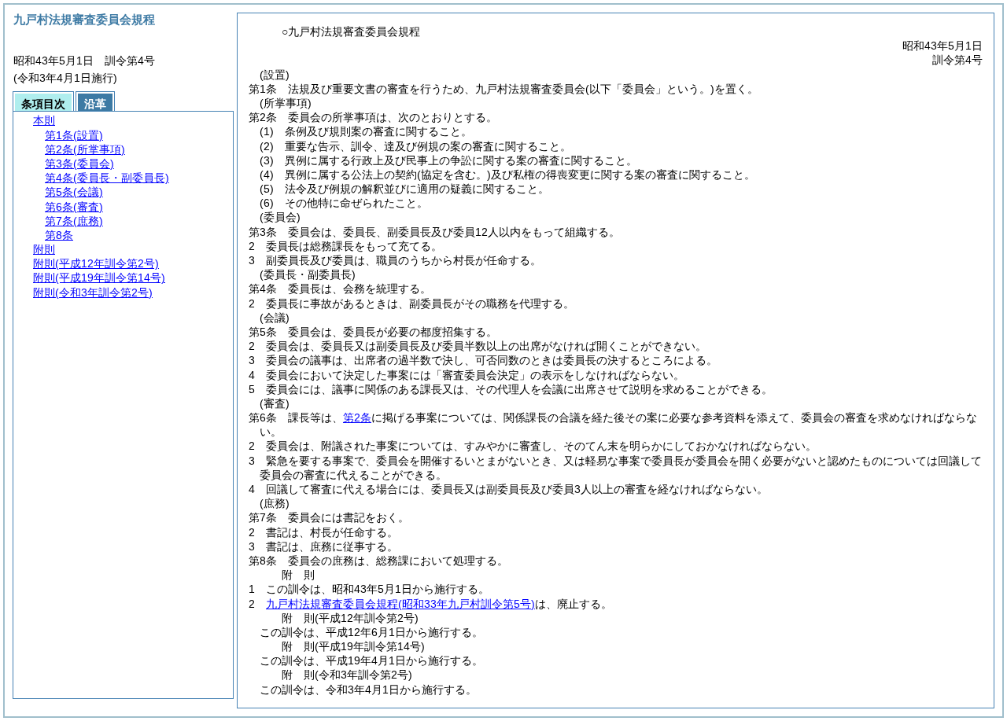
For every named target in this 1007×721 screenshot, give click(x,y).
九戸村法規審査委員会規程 (400, 604)
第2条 (357, 417)
